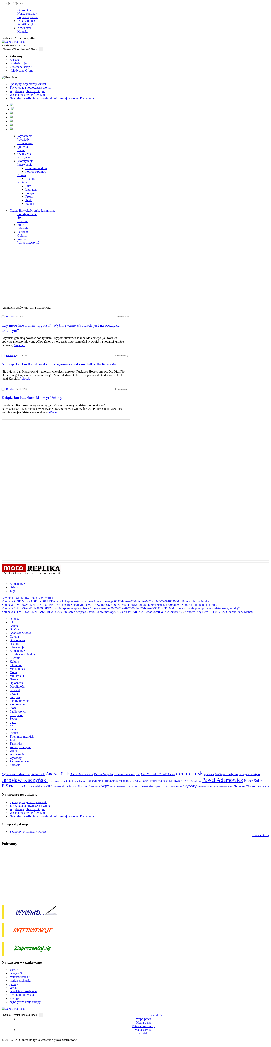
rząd (87, 786)
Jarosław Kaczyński (25, 780)
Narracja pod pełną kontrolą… (200, 604)
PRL (50, 786)
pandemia (196, 781)
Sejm (105, 786)
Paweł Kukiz (253, 781)
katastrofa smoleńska (75, 781)
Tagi (12, 591)
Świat (21, 150)
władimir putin (226, 786)
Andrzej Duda (58, 773)
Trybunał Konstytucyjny (143, 786)
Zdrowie (22, 228)
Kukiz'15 (123, 780)
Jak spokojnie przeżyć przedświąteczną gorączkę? (208, 608)
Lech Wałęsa (135, 781)
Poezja (29, 193)
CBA (138, 774)
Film (28, 186)
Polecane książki (21, 67)
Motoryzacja (25, 161)
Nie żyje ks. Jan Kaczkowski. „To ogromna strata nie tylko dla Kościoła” (60, 364)
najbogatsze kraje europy (25, 1002)
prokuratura (60, 786)
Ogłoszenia (24, 153)
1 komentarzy (260, 835)
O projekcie (24, 10)
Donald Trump (167, 774)
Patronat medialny (143, 1026)
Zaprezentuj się (19, 761)
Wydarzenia (24, 136)
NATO (188, 781)
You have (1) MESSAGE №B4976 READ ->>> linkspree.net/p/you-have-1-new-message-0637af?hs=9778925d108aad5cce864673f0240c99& (92, 612)
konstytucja (94, 780)
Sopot (13, 718)
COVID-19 (150, 774)
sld (111, 786)
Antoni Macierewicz (81, 774)
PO (45, 786)
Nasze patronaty (27, 13)
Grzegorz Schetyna (249, 774)
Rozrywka (24, 157)
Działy (14, 587)
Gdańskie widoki (36, 168)
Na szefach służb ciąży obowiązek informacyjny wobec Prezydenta (52, 98)
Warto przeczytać (28, 242)
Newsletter (24, 28)
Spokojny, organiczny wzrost (28, 84)
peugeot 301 (17, 973)
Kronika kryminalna (42, 210)
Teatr (28, 200)
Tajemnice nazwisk (22, 736)
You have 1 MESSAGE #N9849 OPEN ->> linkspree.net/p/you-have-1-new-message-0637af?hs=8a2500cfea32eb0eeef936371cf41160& (88, 608)
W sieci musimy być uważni (27, 94)
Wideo (21, 239)
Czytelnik (8, 597)
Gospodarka (17, 640)
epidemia (209, 774)
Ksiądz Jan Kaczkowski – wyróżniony (32, 397)
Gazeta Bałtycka (20, 210)
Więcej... (19, 345)
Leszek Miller (149, 780)
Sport (20, 224)
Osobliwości (17, 686)
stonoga (14, 998)
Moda (13, 672)
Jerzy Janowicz (56, 781)
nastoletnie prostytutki (23, 991)
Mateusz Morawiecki (171, 780)
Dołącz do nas (26, 20)
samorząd (95, 787)
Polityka (22, 146)
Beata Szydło (103, 774)
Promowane (17, 704)
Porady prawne (27, 214)
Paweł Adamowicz (222, 780)
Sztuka (29, 203)
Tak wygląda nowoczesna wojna (30, 87)
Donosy (14, 618)
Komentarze (25, 143)
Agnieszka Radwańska (16, 774)
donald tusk (189, 773)
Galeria (22, 235)
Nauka (21, 175)
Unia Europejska (172, 786)
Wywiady (23, 139)
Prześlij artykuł (26, 24)
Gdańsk (14, 629)
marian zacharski (20, 980)
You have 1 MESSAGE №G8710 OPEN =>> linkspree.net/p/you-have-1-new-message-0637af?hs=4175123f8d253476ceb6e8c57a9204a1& (90, 604)
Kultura (22, 182)
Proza (29, 196)
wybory (190, 786)
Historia (30, 178)
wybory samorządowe (207, 786)
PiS (5, 785)
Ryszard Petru (76, 786)
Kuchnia (22, 221)
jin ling (14, 984)
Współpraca (143, 1019)
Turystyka (16, 743)
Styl (19, 217)
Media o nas (17, 668)
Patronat (22, 232)
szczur (13, 969)
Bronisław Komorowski (124, 774)
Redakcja (11, 316)
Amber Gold (38, 774)
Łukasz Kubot (262, 786)
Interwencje (24, 164)
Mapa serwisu (143, 1029)
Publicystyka (18, 711)
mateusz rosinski (20, 977)
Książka (15, 59)
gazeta (13, 987)
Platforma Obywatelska (26, 786)
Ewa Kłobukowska (22, 994)
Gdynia (14, 636)
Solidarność (119, 786)
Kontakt (22, 31)
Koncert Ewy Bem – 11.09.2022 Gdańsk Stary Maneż (219, 612)
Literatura (31, 189)
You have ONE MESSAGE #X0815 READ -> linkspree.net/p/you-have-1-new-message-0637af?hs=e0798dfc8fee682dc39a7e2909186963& (91, 601)
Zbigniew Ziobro (244, 786)
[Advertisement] (135, 275)
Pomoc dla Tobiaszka (195, 601)
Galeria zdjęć (19, 63)
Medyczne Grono (22, 70)
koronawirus (110, 781)
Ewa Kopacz (221, 774)
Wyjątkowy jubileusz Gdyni (27, 91)
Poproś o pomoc (27, 17)
